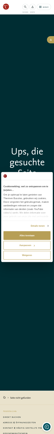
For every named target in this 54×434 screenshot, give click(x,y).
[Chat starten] (47, 427)
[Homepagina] (4, 398)
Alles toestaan (27, 235)
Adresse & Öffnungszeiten (19, 422)
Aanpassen (25, 245)
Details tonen (38, 226)
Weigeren (27, 255)
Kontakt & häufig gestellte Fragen (25, 427)
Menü (46, 6)
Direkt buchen (12, 416)
